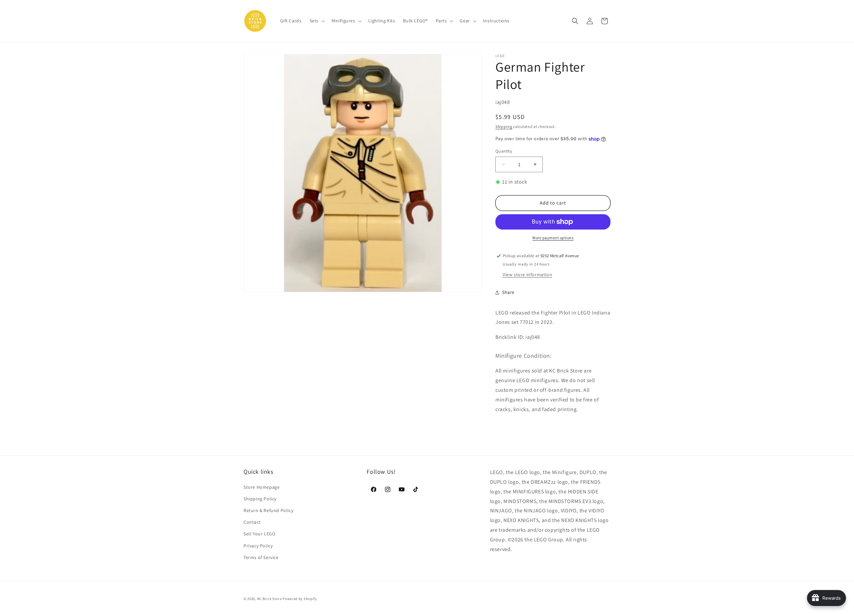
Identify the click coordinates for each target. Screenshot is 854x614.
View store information (527, 275)
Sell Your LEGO (259, 534)
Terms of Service (261, 557)
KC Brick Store (269, 598)
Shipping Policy (260, 499)
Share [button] (508, 292)
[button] (317, 21)
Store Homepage (262, 487)
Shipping (503, 126)
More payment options (552, 237)
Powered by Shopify (300, 598)
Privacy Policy (258, 546)
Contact (252, 522)
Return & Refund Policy (268, 510)
